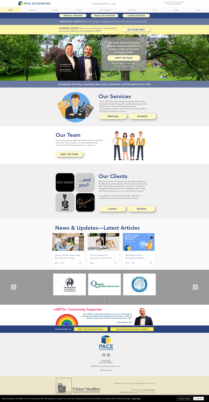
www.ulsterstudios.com (129, 392)
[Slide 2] (102, 299)
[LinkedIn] (108, 355)
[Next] (195, 287)
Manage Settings (184, 398)
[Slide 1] (104, 299)
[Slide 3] (106, 299)
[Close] (206, 398)
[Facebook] (103, 355)
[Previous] (13, 287)
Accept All (198, 398)
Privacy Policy (136, 398)
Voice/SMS (112, 4)
